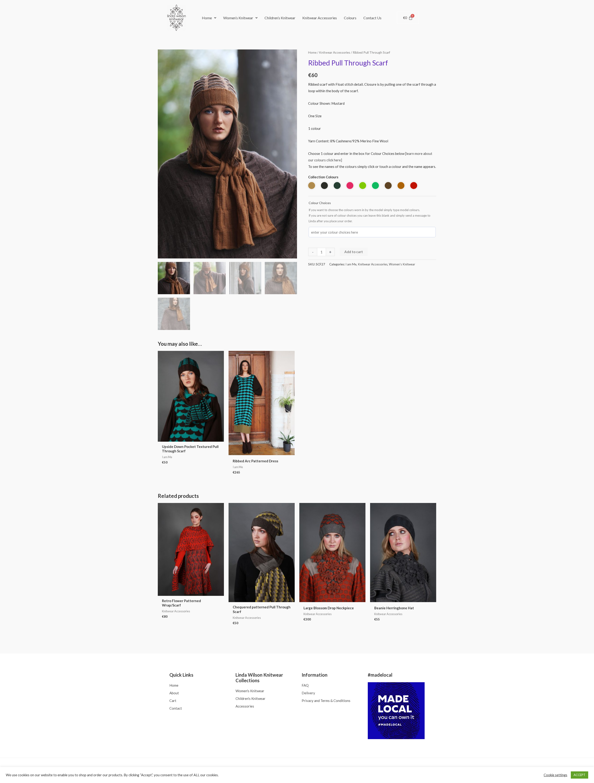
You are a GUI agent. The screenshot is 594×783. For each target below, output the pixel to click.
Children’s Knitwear (280, 18)
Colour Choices (320, 203)
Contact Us (372, 18)
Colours (350, 18)
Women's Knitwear (402, 264)
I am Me (350, 264)
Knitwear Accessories (319, 18)
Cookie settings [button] (555, 775)
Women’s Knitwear (238, 18)
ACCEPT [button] (579, 775)
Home (207, 18)
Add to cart (353, 252)
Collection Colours (323, 177)
